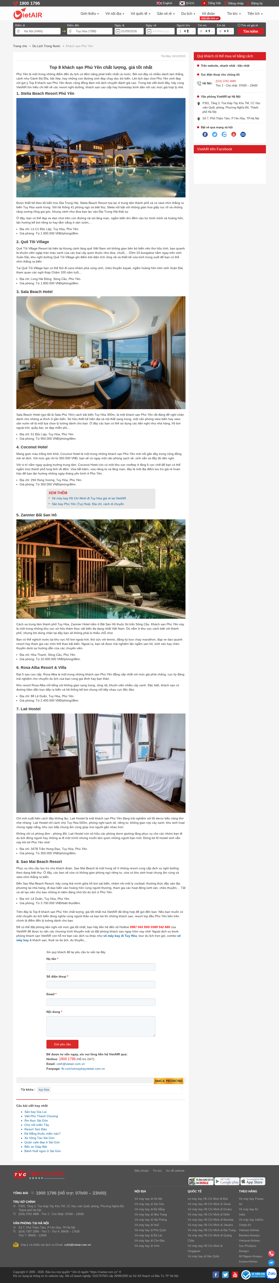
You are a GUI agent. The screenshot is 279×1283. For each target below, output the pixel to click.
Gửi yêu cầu (62, 1044)
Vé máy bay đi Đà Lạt (148, 1235)
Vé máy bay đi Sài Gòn (149, 1204)
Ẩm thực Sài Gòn (35, 1120)
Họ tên (52, 959)
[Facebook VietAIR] (205, 134)
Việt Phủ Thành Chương (40, 1116)
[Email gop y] (243, 134)
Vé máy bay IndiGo (251, 1219)
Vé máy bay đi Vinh (146, 1245)
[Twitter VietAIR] (214, 134)
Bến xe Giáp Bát (34, 1146)
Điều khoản (141, 1170)
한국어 (190, 3)
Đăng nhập (236, 3)
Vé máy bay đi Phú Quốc (150, 1230)
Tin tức (233, 13)
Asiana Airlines (248, 1261)
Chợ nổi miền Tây (35, 1125)
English (167, 3)
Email (51, 994)
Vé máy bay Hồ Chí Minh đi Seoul (209, 1204)
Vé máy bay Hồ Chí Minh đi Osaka (210, 1209)
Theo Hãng (248, 1191)
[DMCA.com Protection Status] (168, 1081)
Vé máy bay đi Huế (146, 1225)
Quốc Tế (195, 1191)
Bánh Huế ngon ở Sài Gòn (41, 1151)
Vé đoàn (208, 13)
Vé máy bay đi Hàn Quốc (203, 1256)
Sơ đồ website (175, 1170)
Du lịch (187, 13)
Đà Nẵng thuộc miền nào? (41, 1133)
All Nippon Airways (250, 1256)
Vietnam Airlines (249, 1230)
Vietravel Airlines (249, 1240)
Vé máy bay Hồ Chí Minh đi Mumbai (210, 1219)
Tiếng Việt (214, 3)
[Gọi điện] (271, 1254)
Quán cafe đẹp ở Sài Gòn (41, 1142)
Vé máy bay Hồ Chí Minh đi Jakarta (210, 1225)
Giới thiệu (89, 13)
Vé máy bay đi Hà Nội (148, 1198)
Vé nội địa (113, 13)
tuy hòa (44, 1089)
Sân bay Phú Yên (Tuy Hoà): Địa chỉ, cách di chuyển (88, 504)
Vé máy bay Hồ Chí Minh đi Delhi (209, 1214)
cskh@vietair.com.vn (70, 1064)
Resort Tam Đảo (34, 1129)
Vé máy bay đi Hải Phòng (150, 1219)
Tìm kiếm (250, 31)
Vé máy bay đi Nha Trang (150, 1214)
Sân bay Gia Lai (34, 1112)
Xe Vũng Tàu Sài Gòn (38, 1138)
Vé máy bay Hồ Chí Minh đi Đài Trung (212, 1230)
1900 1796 (67, 1059)
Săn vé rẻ (165, 13)
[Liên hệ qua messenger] (271, 1264)
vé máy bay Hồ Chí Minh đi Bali (208, 1198)
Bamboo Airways (249, 1235)
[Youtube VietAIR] (233, 134)
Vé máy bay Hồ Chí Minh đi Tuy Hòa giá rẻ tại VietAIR (89, 498)
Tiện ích (253, 13)
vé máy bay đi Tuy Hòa (120, 935)
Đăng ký (257, 3)
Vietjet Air (245, 1225)
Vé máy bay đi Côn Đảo (149, 1240)
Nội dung (54, 1012)
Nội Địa (140, 1191)
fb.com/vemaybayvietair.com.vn (83, 1068)
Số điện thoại (57, 976)
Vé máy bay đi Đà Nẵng (149, 1209)
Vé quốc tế (139, 13)
